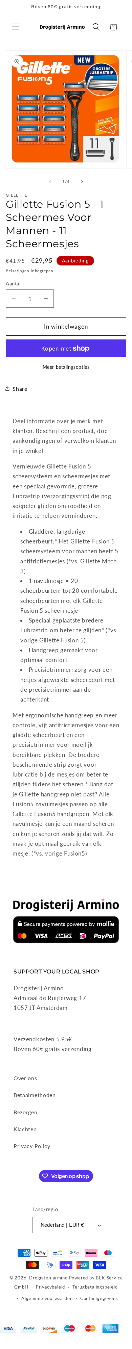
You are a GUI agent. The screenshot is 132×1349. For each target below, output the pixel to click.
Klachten (25, 1129)
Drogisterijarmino (48, 1277)
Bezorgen (26, 1112)
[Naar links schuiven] (50, 181)
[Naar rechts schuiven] (81, 181)
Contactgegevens (99, 1298)
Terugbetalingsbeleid (94, 1287)
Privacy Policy (32, 1146)
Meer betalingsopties (66, 367)
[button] (15, 27)
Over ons (25, 1078)
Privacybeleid (50, 1287)
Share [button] (20, 388)
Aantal (13, 283)
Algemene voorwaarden (46, 1298)
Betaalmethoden (35, 1095)
